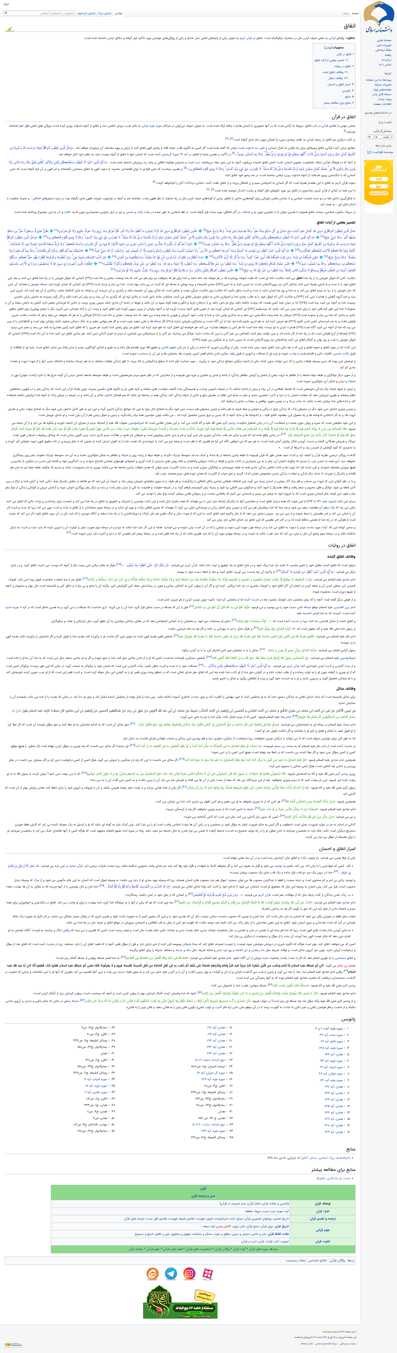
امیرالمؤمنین (136, 422)
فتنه (25, 481)
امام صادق (348, 579)
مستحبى (340, 958)
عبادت (195, 696)
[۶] (154, 182)
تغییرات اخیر (384, 45)
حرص (28, 1001)
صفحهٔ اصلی (384, 40)
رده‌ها (351, 1260)
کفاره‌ (67, 212)
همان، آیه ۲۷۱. (216, 1034)
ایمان (110, 38)
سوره (280, 1211)
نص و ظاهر (162, 1234)
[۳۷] (132, 745)
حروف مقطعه (253, 1211)
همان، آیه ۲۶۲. (333, 1086)
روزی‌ (287, 175)
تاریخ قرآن (282, 1226)
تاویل (209, 1218)
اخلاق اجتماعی (317, 1260)
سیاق (352, 501)
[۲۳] (283, 434)
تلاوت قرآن (323, 1241)
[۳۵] (295, 716)
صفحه (355, 13)
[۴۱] (284, 800)
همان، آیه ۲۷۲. (215, 1040)
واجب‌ (145, 198)
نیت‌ (197, 162)
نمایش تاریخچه (86, 13)
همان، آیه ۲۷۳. (215, 1046)
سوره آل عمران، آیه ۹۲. (210, 1072)
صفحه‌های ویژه (382, 89)
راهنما (388, 55)
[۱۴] (297, 250)
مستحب (143, 353)
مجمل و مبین (241, 1234)
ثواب (214, 565)
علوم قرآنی (323, 1230)
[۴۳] (282, 816)
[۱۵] (91, 250)
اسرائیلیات (221, 1218)
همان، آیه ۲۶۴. (333, 1054)
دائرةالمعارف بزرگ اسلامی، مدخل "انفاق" (325, 1157)
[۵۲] (82, 1000)
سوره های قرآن (258, 1249)
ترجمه (332, 1218)
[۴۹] (346, 971)
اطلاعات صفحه (382, 104)
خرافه (186, 395)
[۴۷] (177, 901)
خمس (337, 353)
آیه (287, 1211)
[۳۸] (181, 759)
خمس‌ (129, 212)
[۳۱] (176, 635)
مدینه (179, 950)
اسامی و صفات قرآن (275, 1203)
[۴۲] (257, 808)
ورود (6, 3)
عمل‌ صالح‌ (193, 38)
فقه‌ (329, 198)
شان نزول (239, 1226)
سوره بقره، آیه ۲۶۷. (213, 1079)
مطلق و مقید (222, 1234)
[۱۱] (322, 237)
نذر (59, 212)
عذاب (298, 401)
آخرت (272, 395)
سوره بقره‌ (156, 125)
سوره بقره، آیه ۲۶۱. (331, 1080)
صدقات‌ (245, 212)
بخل (179, 513)
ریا (145, 162)
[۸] (208, 189)
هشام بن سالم (346, 965)
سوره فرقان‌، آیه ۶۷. (330, 1073)
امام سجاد (349, 724)
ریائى (214, 507)
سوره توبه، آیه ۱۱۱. (96, 1085)
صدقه (43, 284)
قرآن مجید (76, 865)
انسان (269, 481)
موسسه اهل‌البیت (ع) (380, 152)
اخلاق (108, 395)
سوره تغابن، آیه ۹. (95, 1092)
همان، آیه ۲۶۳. (333, 1093)
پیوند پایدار (384, 99)
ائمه (124, 830)
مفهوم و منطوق (181, 1234)
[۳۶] (133, 723)
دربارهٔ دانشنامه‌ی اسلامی (326, 1344)
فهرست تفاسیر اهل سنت (161, 1218)
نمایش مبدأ (105, 13)
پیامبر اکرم (229, 422)
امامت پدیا (385, 122)
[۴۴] (336, 871)
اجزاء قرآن (322, 1211)
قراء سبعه (209, 1226)
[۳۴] (201, 665)
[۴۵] (102, 886)
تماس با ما (385, 64)
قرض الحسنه (311, 613)
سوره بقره (329, 501)
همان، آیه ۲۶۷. (333, 1118)
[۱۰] (55, 230)
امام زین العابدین (344, 607)
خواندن (119, 13)
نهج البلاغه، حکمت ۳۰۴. (210, 1124)
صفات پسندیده (295, 1260)
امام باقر (350, 636)
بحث (346, 13)
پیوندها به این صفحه (378, 80)
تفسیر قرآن (317, 1218)
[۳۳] (209, 657)
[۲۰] (100, 263)
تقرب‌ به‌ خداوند (255, 147)
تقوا (21, 125)
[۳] (226, 138)
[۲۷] (85, 578)
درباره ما (386, 60)
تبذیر (341, 381)
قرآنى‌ (332, 38)
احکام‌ (352, 204)
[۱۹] (297, 263)
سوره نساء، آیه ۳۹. (331, 1034)
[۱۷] (211, 256)
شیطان (287, 315)
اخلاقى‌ (37, 198)
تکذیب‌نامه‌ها (307, 1344)
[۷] (212, 189)
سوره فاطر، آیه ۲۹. (331, 1041)
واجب (293, 353)
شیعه (250, 809)
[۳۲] (262, 649)
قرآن (70, 389)
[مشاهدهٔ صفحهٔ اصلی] (378, 16)
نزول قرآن (267, 1226)
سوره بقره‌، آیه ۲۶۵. (330, 1048)
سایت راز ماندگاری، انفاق (334, 1178)
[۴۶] (191, 894)
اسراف (351, 381)
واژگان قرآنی (222, 1249)
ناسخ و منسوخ (144, 1234)
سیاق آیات (236, 1218)
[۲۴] (69, 532)
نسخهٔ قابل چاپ (381, 94)
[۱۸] (114, 256)
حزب (266, 1211)
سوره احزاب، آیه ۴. (95, 1079)
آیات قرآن (239, 1249)
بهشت (17, 886)
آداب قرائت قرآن (268, 1241)
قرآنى (325, 125)
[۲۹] (234, 620)
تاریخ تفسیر (281, 1218)
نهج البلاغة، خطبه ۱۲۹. (211, 1060)
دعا (81, 696)
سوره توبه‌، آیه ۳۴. (331, 1060)
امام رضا (286, 716)
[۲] (231, 138)
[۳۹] (84, 773)
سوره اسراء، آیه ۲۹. (331, 1067)
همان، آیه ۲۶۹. (333, 1132)
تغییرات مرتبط (383, 84)
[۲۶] (279, 571)
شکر (329, 930)
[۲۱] (241, 269)
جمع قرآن (253, 1226)
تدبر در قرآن (249, 1241)
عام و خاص (259, 1234)
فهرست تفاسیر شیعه (191, 1218)
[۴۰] (184, 787)
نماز (104, 125)
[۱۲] (45, 237)
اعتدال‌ (241, 190)
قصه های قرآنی (172, 1249)
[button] (351, 46)
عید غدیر (221, 950)
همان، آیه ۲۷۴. (215, 1053)
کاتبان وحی (223, 1226)
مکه (188, 950)
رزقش (66, 930)
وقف (232, 353)
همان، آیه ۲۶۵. (333, 1106)
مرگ (36, 880)
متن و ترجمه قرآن (203, 1195)
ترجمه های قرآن (134, 1218)
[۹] (204, 230)
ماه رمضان (258, 950)
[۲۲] (113, 269)
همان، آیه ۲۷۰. (216, 1027)
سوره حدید (12, 607)
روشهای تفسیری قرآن (258, 1218)
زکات (140, 212)
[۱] (345, 131)
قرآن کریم (191, 565)
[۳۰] (256, 628)
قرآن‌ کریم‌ (246, 38)
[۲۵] (119, 564)
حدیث (255, 599)
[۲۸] (192, 606)
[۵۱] (200, 992)
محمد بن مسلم (283, 746)
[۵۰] (270, 985)
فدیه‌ (75, 212)
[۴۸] (123, 957)
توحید (278, 865)
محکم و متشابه (202, 1234)
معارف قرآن (136, 1249)
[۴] (233, 153)
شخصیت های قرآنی (198, 1249)
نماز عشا (301, 971)
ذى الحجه (241, 950)
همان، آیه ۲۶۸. (333, 1125)
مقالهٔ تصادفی (383, 50)
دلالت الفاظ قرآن (278, 1234)
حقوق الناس (168, 347)
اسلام (203, 347)
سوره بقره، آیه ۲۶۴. (213, 1131)
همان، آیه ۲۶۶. (333, 1112)
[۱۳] (200, 243)
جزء (273, 1211)
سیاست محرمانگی (348, 1344)
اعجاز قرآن (254, 1203)
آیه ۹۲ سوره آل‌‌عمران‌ (174, 154)
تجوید (285, 1241)
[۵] (185, 168)
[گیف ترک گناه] (378, 186)
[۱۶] (326, 256)
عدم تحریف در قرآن (233, 1203)
